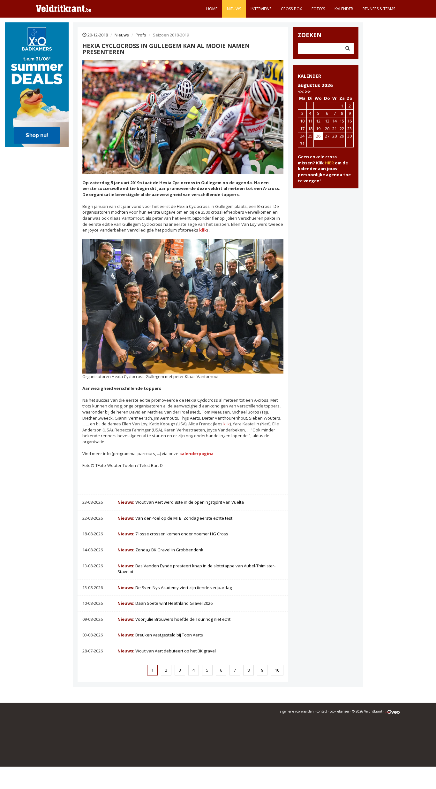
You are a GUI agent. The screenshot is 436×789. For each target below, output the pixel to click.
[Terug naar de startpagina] (63, 8)
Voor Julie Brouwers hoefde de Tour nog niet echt (173, 619)
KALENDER (309, 76)
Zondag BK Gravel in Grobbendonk (160, 550)
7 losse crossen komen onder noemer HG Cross (172, 534)
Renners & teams (379, 9)
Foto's (318, 9)
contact (322, 711)
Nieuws (234, 9)
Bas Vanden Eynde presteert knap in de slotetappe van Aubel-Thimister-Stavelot (196, 569)
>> (308, 91)
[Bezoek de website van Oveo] (392, 711)
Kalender (344, 9)
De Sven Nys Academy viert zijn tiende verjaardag (174, 587)
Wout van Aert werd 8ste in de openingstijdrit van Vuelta (180, 502)
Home (211, 9)
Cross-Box (291, 9)
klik (226, 424)
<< (301, 91)
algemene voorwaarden (297, 711)
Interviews (261, 9)
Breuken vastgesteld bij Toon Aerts (160, 635)
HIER (329, 163)
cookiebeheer (339, 711)
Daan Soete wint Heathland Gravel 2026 (165, 603)
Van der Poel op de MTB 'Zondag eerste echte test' (175, 518)
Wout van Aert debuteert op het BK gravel (166, 651)
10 (277, 670)
